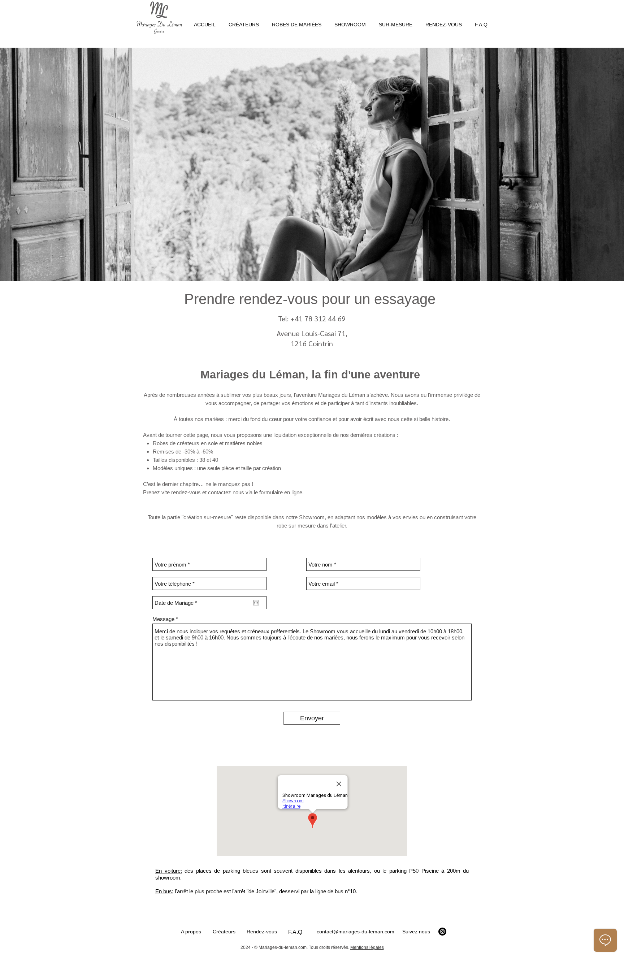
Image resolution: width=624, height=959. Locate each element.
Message (163, 619)
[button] (296, 21)
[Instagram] (442, 932)
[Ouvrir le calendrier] (256, 603)
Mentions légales (367, 947)
